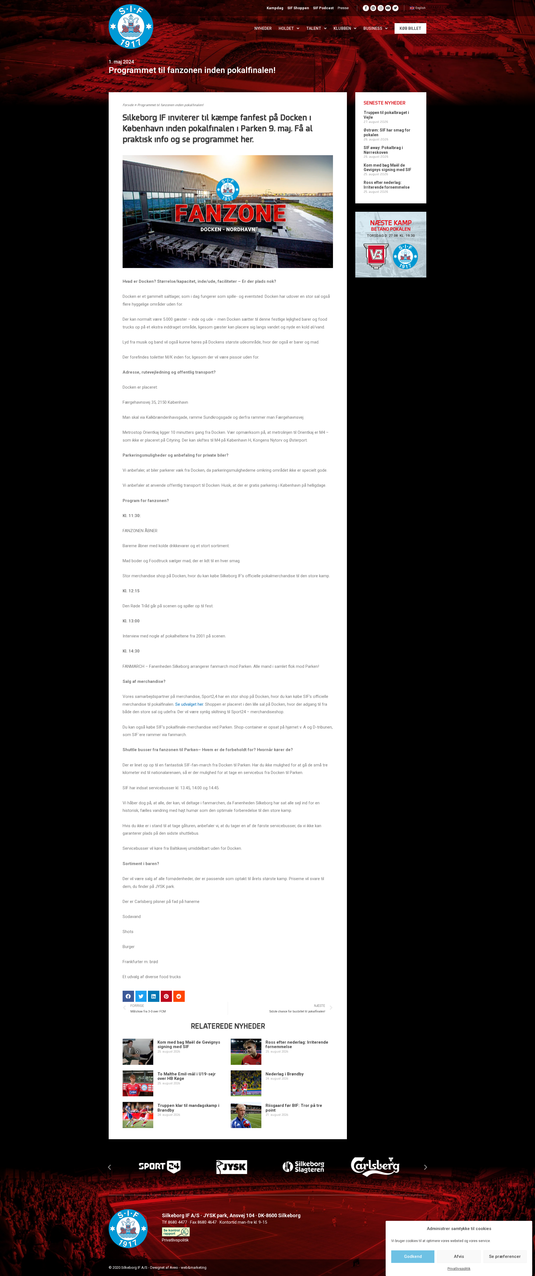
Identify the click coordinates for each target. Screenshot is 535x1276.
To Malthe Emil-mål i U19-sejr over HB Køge (186, 1076)
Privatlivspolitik (459, 1269)
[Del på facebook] (128, 996)
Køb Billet (410, 28)
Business (372, 28)
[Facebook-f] (366, 8)
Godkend (413, 1256)
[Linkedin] (373, 8)
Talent (313, 28)
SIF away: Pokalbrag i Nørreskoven (383, 150)
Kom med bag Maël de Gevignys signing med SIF (188, 1044)
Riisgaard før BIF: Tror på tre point (294, 1108)
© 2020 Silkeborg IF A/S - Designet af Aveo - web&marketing (157, 1267)
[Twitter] (395, 8)
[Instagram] (381, 8)
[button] (109, 1166)
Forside (128, 105)
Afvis (459, 1256)
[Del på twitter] (141, 996)
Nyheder (263, 28)
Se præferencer (505, 1256)
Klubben (342, 28)
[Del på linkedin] (153, 996)
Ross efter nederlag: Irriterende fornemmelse (297, 1044)
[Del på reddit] (179, 996)
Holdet (286, 28)
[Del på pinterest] (166, 996)
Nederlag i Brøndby (285, 1074)
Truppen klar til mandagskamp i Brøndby (188, 1108)
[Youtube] (388, 8)
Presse (343, 8)
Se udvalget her (189, 704)
